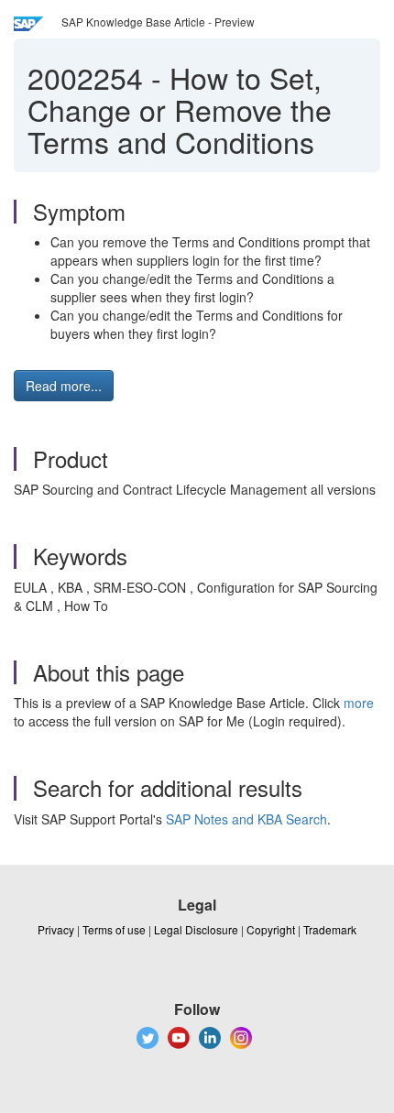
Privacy (56, 929)
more (359, 702)
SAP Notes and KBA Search (246, 819)
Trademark (329, 929)
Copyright (270, 929)
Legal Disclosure (196, 929)
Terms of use (114, 929)
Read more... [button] (64, 385)
